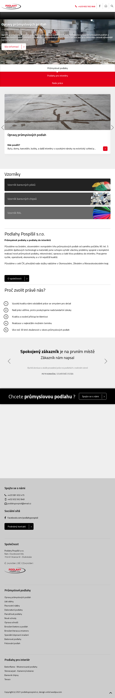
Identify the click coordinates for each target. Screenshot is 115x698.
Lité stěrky (9, 601)
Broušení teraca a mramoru (16, 630)
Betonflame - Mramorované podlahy (20, 666)
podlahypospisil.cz (29, 692)
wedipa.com (56, 692)
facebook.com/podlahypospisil (22, 517)
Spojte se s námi (90, 396)
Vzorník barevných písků (21, 185)
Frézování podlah (12, 643)
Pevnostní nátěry (12, 605)
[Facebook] (100, 6)
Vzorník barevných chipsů (22, 199)
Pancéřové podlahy (13, 614)
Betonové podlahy (12, 639)
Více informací (11, 46)
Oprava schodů (11, 622)
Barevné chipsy (11, 675)
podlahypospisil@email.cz (19, 503)
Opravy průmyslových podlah (17, 597)
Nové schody (10, 618)
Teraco (7, 679)
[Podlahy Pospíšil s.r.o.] (11, 6)
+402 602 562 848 (15, 499)
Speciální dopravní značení (16, 634)
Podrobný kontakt (17, 526)
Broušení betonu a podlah (16, 626)
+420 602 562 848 (86, 6)
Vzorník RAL (14, 213)
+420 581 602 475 (15, 495)
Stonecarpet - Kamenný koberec (19, 670)
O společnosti (15, 278)
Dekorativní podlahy (13, 609)
